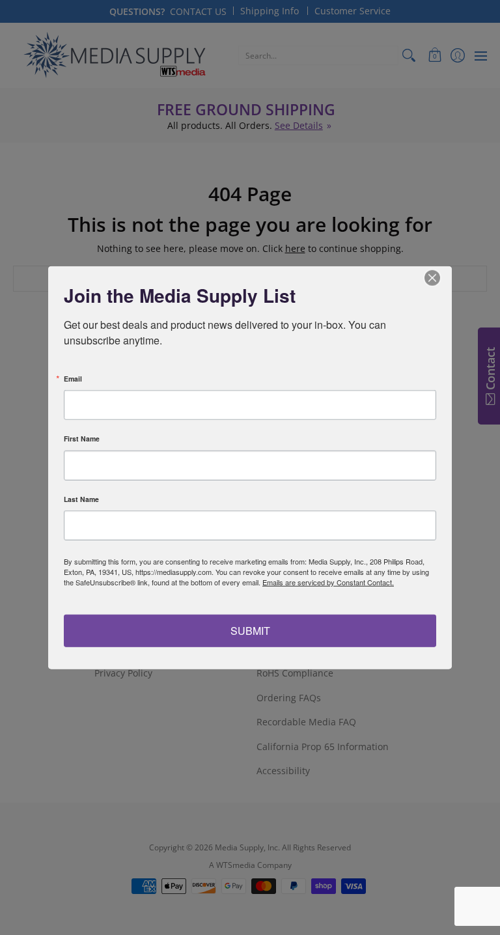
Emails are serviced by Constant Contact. (328, 582)
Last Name (81, 499)
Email (73, 378)
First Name (82, 439)
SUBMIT (250, 629)
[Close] (440, 278)
